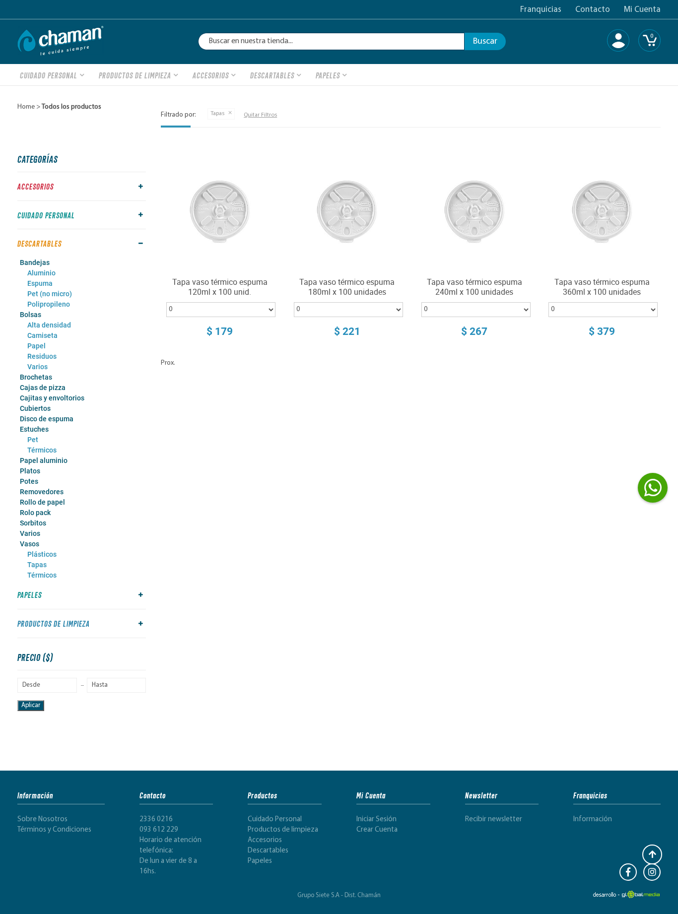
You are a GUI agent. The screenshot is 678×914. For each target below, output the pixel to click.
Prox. (168, 363)
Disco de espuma (46, 419)
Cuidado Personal (48, 74)
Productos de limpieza (135, 74)
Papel (36, 346)
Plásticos (42, 554)
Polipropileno (48, 304)
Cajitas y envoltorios (52, 398)
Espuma (40, 283)
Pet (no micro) (49, 294)
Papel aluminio (44, 460)
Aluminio (41, 273)
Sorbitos (33, 523)
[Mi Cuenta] (618, 40)
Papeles (328, 74)
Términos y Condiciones (54, 830)
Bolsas (30, 315)
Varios (37, 367)
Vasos (29, 544)
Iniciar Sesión (376, 819)
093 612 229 (158, 830)
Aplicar (30, 705)
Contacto (592, 9)
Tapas (37, 565)
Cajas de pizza (43, 388)
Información (592, 819)
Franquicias (540, 9)
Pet (32, 440)
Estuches (34, 429)
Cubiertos (35, 408)
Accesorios (211, 74)
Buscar (485, 41)
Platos (30, 471)
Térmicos (42, 450)
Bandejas (35, 262)
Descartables (272, 74)
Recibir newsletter (493, 819)
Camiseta (42, 335)
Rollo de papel (42, 502)
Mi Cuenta (642, 9)
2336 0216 (156, 819)
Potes (29, 481)
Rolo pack (35, 513)
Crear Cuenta (377, 830)
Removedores (42, 492)
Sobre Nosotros (42, 819)
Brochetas (36, 377)
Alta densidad (49, 325)
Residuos (42, 356)
